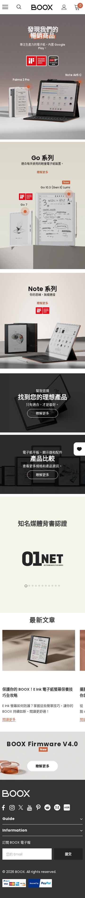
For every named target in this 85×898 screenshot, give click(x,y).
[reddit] (47, 807)
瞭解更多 (42, 172)
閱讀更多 (9, 719)
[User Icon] (64, 7)
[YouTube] (29, 808)
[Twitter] (21, 808)
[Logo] (42, 7)
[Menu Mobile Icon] (5, 7)
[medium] (57, 807)
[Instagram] (12, 808)
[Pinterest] (38, 808)
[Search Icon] (24, 7)
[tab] (26, 585)
